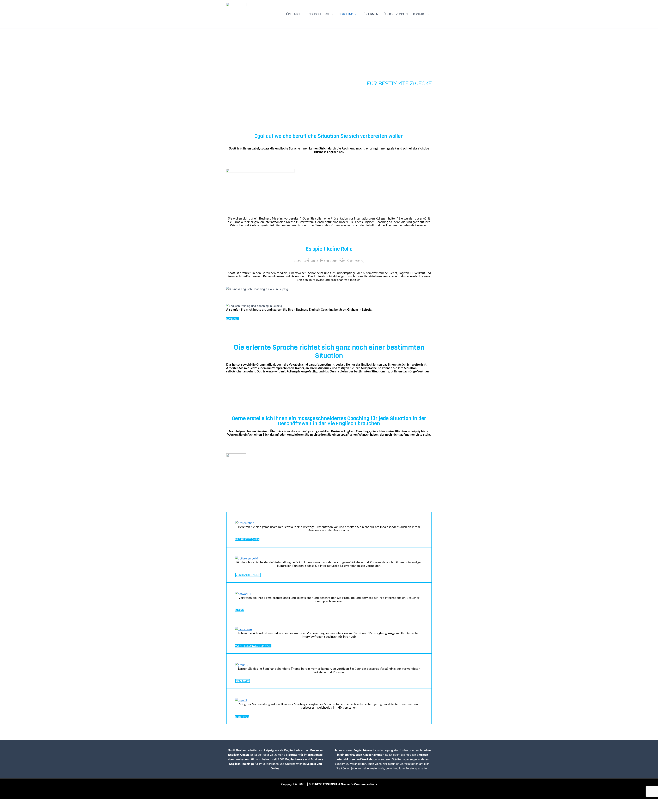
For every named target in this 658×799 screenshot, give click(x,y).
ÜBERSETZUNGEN (396, 14)
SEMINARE (242, 681)
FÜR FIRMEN (370, 14)
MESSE (239, 610)
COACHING (346, 14)
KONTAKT (419, 14)
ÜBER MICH (293, 14)
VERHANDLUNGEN (248, 575)
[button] (331, 14)
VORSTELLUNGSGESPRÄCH (253, 645)
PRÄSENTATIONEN (247, 539)
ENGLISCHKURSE (318, 14)
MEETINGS (242, 716)
